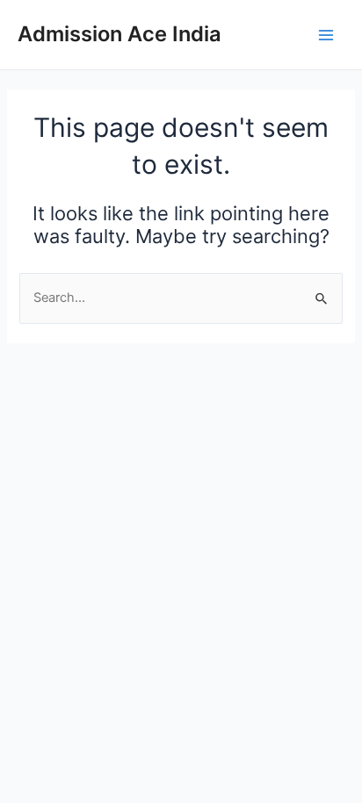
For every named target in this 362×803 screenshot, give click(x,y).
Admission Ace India (119, 34)
